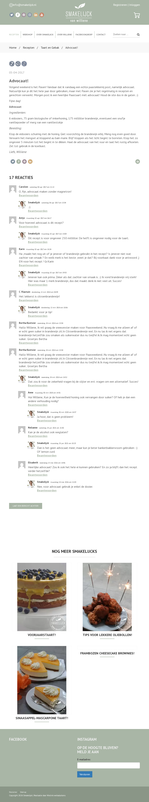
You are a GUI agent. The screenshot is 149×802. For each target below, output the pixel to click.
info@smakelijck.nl (24, 5)
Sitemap (23, 792)
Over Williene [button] (64, 34)
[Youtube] (41, 15)
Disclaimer (13, 792)
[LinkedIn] (35, 15)
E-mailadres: (84, 759)
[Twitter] (11, 15)
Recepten (28, 47)
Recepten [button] (14, 34)
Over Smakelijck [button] (44, 34)
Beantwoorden (28, 195)
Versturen (85, 774)
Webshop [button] (28, 34)
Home (13, 47)
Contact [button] (101, 34)
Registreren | (120, 5)
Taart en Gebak (50, 47)
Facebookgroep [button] (84, 34)
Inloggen (134, 5)
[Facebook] (17, 15)
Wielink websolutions (56, 795)
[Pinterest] (23, 15)
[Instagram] (29, 15)
